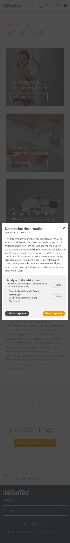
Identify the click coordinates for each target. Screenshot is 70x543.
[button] (53, 285)
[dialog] (35, 271)
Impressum (10, 233)
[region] (35, 292)
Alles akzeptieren (54, 313)
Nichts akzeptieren (17, 313)
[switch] (57, 285)
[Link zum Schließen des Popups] (64, 228)
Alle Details (14, 301)
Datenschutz (24, 233)
